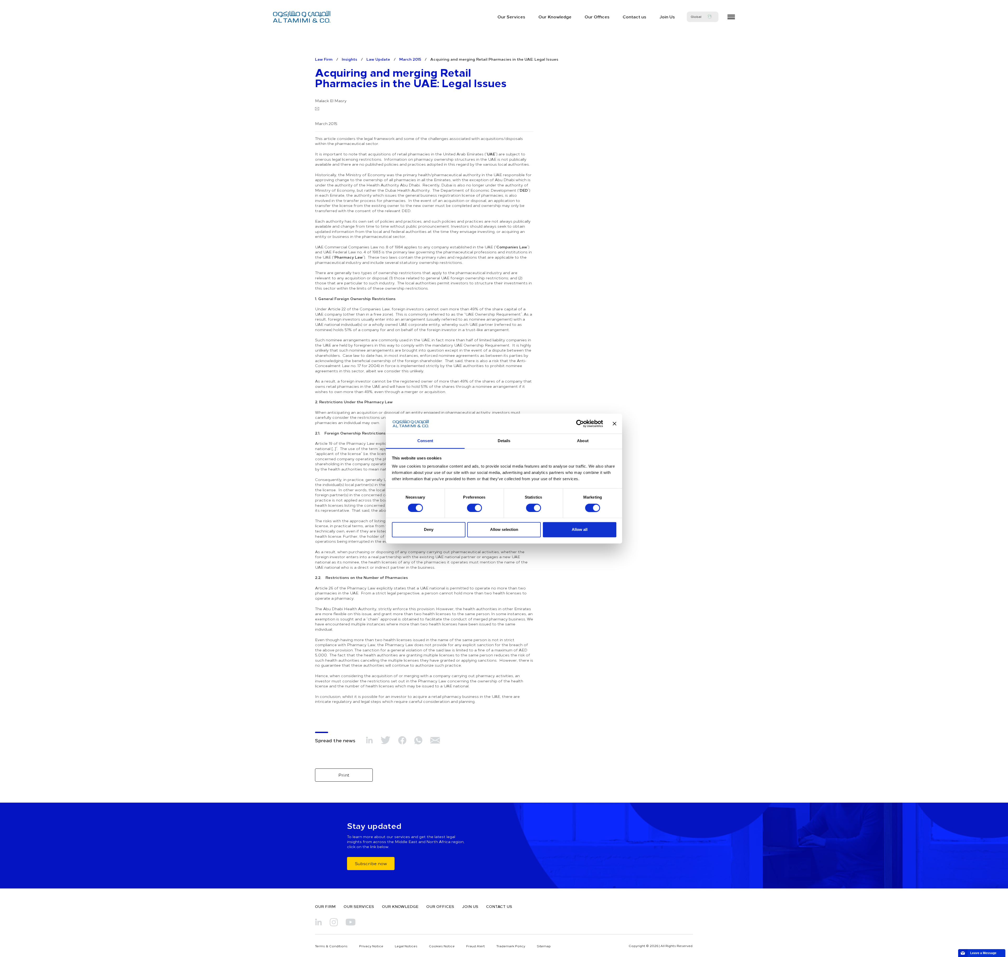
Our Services (511, 16)
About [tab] (583, 441)
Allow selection (504, 529)
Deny (428, 529)
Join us (470, 906)
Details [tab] (504, 441)
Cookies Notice (442, 946)
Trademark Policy (510, 946)
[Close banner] (614, 423)
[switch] (474, 508)
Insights (349, 59)
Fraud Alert (475, 946)
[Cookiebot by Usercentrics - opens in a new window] (580, 423)
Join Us (667, 16)
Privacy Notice (371, 946)
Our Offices (597, 16)
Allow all (579, 529)
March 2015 (410, 59)
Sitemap (544, 946)
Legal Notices (406, 946)
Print (343, 775)
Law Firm (324, 59)
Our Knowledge (554, 16)
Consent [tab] (425, 441)
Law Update (378, 59)
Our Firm (325, 906)
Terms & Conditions (331, 946)
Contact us (634, 16)
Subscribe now (371, 863)
